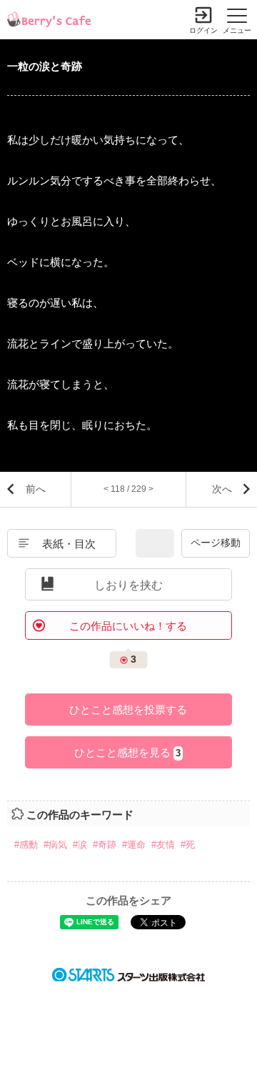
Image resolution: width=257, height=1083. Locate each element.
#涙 (80, 844)
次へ (222, 489)
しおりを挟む (128, 585)
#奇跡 (104, 844)
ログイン (203, 30)
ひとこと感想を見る (127, 752)
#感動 (26, 844)
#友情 (163, 844)
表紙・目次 (69, 544)
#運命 (134, 844)
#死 (188, 844)
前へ (36, 489)
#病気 (55, 844)
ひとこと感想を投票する (128, 709)
